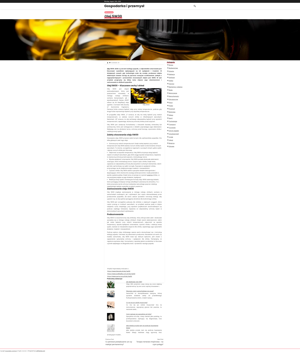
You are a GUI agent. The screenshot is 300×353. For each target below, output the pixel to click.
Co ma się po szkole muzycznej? (137, 303)
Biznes (171, 65)
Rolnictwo (172, 112)
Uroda (171, 137)
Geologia (172, 77)
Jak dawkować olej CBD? (134, 282)
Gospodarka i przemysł (124, 6)
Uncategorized (174, 134)
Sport (171, 118)
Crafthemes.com (40, 351)
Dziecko (171, 71)
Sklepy (171, 115)
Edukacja (172, 74)
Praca (170, 102)
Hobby (171, 81)
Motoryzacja (109, 12)
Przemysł (172, 109)
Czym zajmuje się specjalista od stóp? (138, 314)
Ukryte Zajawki (174, 131)
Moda (170, 90)
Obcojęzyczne (173, 99)
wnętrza (150, 175)
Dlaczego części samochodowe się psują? (140, 291)
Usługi (171, 140)
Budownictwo (173, 68)
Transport (172, 124)
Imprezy (171, 84)
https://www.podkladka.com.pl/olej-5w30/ (121, 274)
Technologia (173, 121)
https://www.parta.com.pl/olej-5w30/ (119, 276)
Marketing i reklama (175, 87)
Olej (108, 69)
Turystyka (172, 128)
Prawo (171, 106)
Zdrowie (171, 146)
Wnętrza (171, 143)
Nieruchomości (174, 96)
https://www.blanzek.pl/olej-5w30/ (118, 271)
